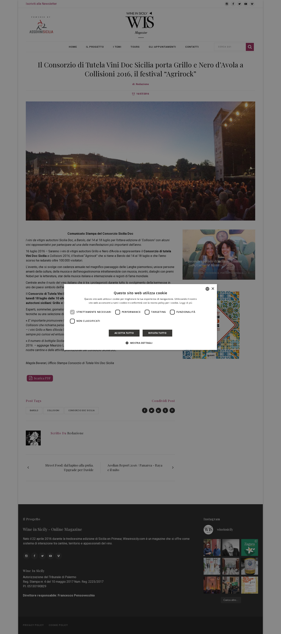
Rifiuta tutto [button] (157, 333)
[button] (140, 343)
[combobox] (207, 289)
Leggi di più (185, 302)
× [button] (212, 288)
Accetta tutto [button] (124, 333)
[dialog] (140, 317)
